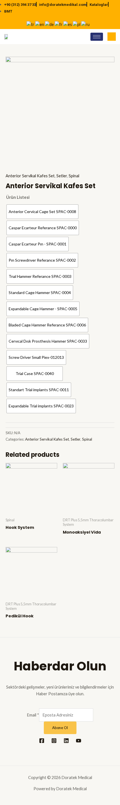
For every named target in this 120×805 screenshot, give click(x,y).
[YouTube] (78, 740)
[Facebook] (41, 740)
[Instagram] (54, 740)
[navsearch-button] (111, 36)
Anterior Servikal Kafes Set (30, 175)
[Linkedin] (66, 740)
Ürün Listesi (18, 197)
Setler (61, 175)
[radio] (42, 212)
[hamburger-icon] (96, 37)
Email (33, 715)
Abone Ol (60, 727)
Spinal (74, 175)
